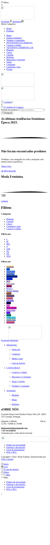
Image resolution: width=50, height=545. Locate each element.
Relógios (10, 57)
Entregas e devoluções (15, 447)
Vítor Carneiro (7, 459)
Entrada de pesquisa (9, 110)
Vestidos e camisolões (15, 40)
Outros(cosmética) (14, 38)
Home (9, 28)
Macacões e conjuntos (15, 60)
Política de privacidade (15, 445)
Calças (9, 52)
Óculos (9, 69)
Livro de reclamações (15, 450)
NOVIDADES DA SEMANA (19, 43)
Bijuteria (10, 50)
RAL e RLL (11, 452)
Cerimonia (10, 64)
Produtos (10, 31)
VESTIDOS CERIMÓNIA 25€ (19, 47)
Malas (8, 35)
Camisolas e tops (13, 67)
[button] (8, 171)
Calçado (9, 55)
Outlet (9, 62)
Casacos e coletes (13, 45)
